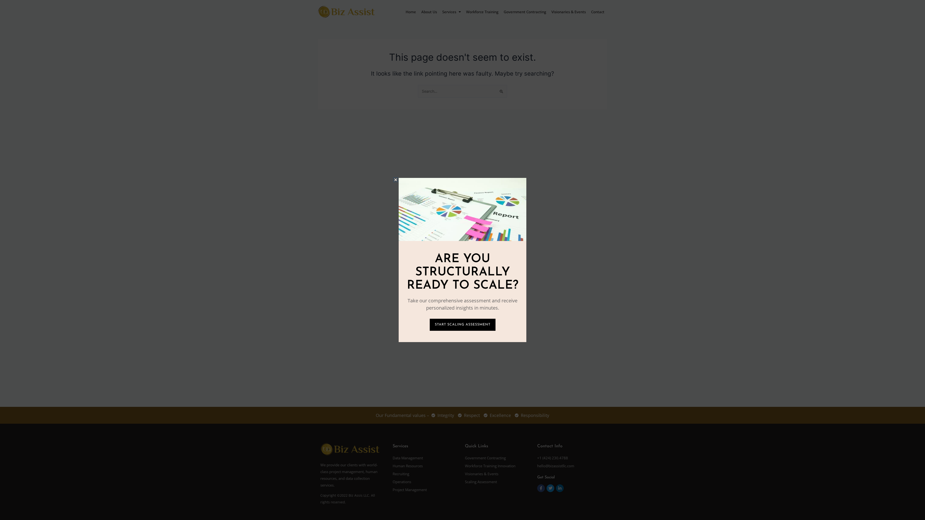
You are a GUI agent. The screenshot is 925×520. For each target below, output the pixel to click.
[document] (462, 260)
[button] (395, 180)
